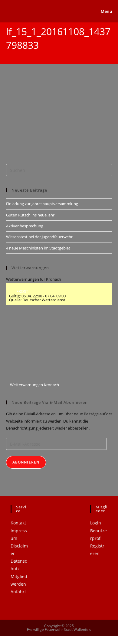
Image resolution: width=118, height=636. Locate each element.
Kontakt (18, 523)
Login (95, 523)
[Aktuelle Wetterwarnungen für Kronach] (40, 346)
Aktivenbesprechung (24, 226)
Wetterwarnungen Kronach (34, 384)
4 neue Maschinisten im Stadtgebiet (38, 248)
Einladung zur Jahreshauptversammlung (42, 203)
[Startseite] (7, 55)
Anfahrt (18, 591)
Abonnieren (26, 462)
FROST (21, 291)
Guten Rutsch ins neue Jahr (30, 215)
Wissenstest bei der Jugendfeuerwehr (39, 236)
